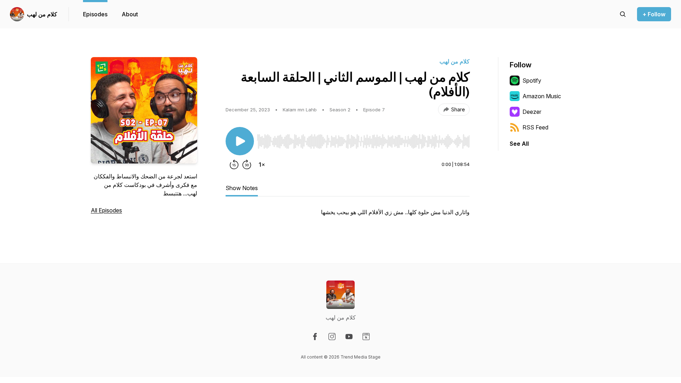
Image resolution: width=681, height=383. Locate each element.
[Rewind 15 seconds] (234, 165)
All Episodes (106, 210)
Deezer (531, 111)
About (130, 14)
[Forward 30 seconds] (247, 165)
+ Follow (654, 14)
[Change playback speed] (262, 165)
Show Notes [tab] (242, 188)
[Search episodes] (623, 14)
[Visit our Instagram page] (332, 336)
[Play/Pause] (240, 141)
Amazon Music (541, 96)
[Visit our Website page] (366, 336)
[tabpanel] (348, 215)
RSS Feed (535, 127)
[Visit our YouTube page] (349, 336)
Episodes (95, 14)
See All (519, 143)
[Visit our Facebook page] (315, 336)
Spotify (531, 80)
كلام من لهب (42, 14)
